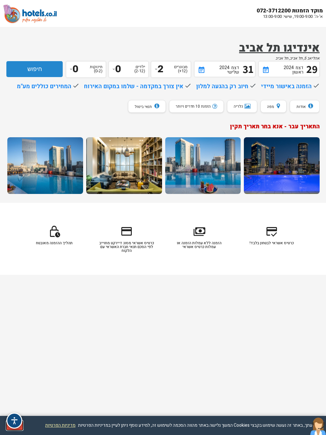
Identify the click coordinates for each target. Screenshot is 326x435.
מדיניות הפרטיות (60, 425)
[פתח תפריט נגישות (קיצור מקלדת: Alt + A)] (14, 421)
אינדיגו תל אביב (279, 48)
